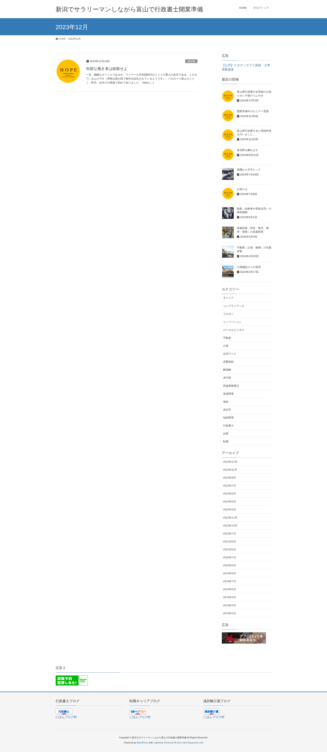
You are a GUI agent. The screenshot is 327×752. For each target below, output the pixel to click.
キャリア (228, 297)
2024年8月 (229, 477)
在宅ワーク (229, 353)
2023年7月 (229, 533)
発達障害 (228, 393)
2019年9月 (229, 573)
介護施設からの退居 (249, 266)
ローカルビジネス (233, 329)
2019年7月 (229, 581)
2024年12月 (230, 461)
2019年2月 (229, 613)
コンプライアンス (233, 306)
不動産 (227, 337)
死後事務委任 (231, 385)
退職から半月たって (249, 169)
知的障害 (228, 417)
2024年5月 (229, 501)
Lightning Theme (162, 742)
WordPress (142, 742)
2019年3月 (229, 605)
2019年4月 (229, 597)
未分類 (191, 61)
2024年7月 (229, 485)
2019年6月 (229, 589)
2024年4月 (229, 509)
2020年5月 (229, 565)
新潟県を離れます (247, 150)
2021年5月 (229, 549)
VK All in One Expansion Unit (188, 742)
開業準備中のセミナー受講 (253, 111)
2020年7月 (229, 557)
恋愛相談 (228, 361)
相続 (225, 401)
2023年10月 (230, 525)
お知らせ (242, 189)
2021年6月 (229, 541)
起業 (225, 433)
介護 (225, 345)
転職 (225, 441)
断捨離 (227, 369)
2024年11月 (230, 469)
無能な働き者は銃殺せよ (107, 69)
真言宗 (227, 409)
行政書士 (228, 425)
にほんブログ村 (66, 717)
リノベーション (232, 321)
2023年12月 (230, 517)
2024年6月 (229, 493)
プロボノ (228, 313)
